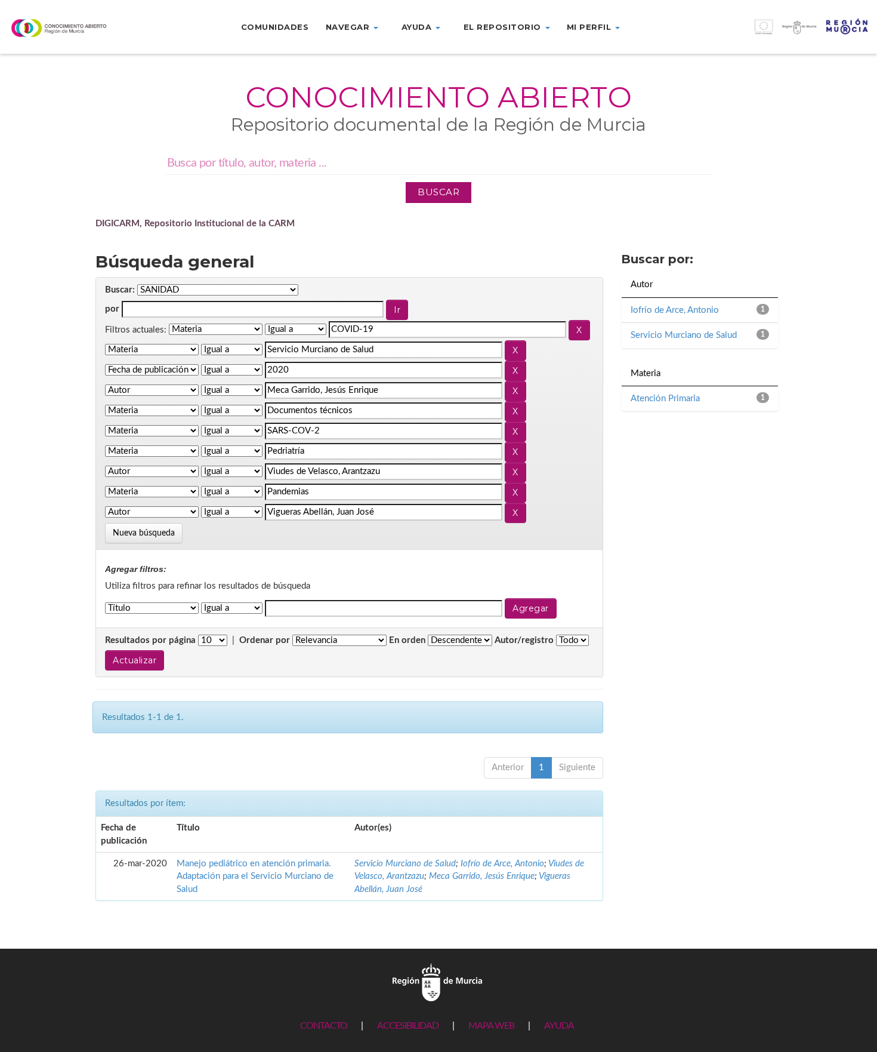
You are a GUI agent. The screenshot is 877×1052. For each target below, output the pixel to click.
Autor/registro (524, 640)
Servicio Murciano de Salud (405, 863)
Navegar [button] (349, 27)
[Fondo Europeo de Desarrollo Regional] (768, 33)
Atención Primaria (665, 398)
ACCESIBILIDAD (407, 1026)
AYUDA (559, 1026)
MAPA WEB (491, 1026)
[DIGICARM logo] (73, 28)
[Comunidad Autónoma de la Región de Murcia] (437, 981)
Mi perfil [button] (590, 27)
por (112, 308)
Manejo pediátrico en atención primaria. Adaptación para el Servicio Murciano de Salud (255, 876)
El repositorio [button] (504, 27)
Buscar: (120, 289)
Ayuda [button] (418, 27)
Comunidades (275, 27)
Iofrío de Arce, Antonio (502, 863)
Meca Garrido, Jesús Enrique (482, 876)
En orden (407, 640)
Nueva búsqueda (144, 533)
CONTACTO (323, 1026)
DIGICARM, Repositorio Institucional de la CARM (195, 223)
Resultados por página (150, 640)
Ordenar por (264, 640)
